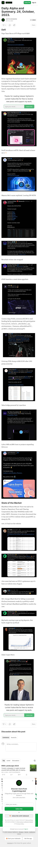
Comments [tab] (6, 737)
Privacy (21, 832)
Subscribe (27, 2)
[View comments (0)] (10, 25)
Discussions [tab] (15, 760)
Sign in (34, 2)
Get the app (28, 838)
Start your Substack (14, 838)
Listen (34, 20)
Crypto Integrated (11, 19)
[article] (19, 770)
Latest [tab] (8, 760)
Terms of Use (29, 820)
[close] (32, 780)
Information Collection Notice (25, 822)
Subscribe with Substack (20, 816)
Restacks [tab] (13, 737)
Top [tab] (4, 760)
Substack (10, 843)
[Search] (35, 760)
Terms (26, 832)
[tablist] (9, 737)
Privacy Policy (20, 824)
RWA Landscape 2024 (10, 766)
